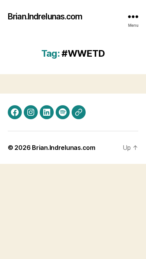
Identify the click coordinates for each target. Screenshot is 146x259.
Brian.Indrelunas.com (45, 16)
